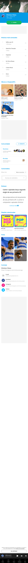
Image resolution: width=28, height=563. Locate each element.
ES (14, 16)
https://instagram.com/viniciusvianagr (12, 270)
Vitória (11, 16)
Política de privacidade (20, 548)
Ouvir (14, 22)
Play (17, 556)
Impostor (8, 55)
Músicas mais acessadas (9, 37)
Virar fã (22, 143)
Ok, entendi (14, 551)
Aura (7, 74)
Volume (26, 556)
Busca (14, 561)
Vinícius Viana (11, 15)
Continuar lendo (13, 205)
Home (3, 561)
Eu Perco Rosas (10, 61)
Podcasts (19, 561)
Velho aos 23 (9, 42)
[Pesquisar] (22, 2)
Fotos (3, 234)
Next (22, 556)
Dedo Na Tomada (11, 48)
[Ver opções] (25, 2)
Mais (25, 561)
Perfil (8, 561)
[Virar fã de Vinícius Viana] (18, 2)
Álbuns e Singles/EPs (8, 82)
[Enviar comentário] (24, 178)
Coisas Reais (9, 67)
